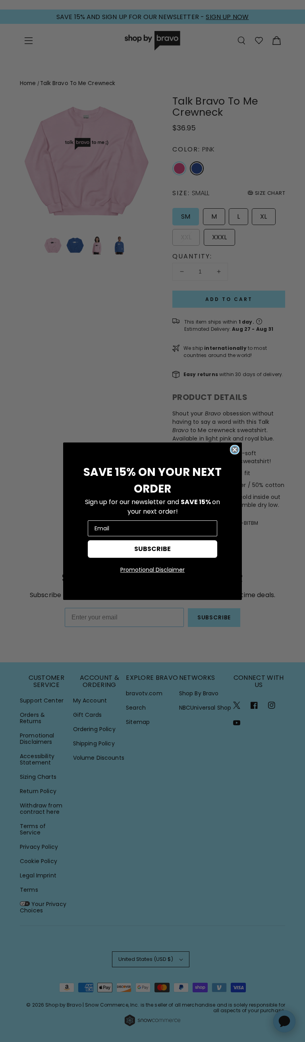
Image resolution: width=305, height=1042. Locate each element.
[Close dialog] (235, 450)
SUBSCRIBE (152, 548)
